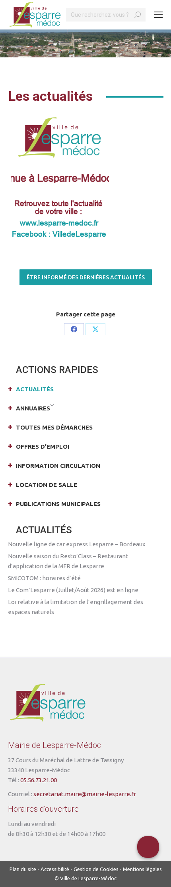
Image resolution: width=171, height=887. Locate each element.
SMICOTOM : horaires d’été (44, 578)
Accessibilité (55, 869)
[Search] (137, 15)
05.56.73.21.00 (38, 780)
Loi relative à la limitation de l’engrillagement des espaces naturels (75, 607)
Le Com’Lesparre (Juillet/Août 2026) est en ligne (73, 590)
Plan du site (23, 869)
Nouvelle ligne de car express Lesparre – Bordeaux (77, 544)
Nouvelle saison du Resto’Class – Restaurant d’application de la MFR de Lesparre (68, 561)
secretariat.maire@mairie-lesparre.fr (84, 794)
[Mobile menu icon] (158, 15)
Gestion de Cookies (96, 869)
